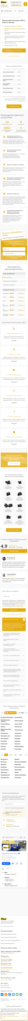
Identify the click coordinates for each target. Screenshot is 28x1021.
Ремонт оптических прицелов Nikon (10, 940)
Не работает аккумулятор (5, 315)
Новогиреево (18, 769)
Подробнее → (21, 293)
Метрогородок (5, 769)
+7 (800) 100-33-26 (16, 5)
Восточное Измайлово (21, 761)
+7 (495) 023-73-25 (16, 2)
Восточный (4, 761)
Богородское (4, 759)
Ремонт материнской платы (8, 72)
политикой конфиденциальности (16, 257)
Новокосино (4, 772)
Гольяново (3, 764)
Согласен (23, 1016)
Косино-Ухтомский (20, 767)
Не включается (5, 305)
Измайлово (4, 767)
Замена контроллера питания (8, 75)
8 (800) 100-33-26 (5, 961)
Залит (4, 301)
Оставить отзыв (14, 551)
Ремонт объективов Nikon (7, 943)
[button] (2, 713)
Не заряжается (5, 310)
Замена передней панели (8, 88)
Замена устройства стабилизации (6, 84)
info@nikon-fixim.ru (6, 965)
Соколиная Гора (5, 777)
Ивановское (18, 764)
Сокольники (18, 777)
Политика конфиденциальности (14, 1006)
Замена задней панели (7, 92)
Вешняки (17, 759)
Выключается (6, 293)
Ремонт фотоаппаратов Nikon (9, 934)
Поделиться (2, 994)
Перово (17, 772)
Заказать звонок (14, 463)
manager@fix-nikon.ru (7, 969)
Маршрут (7, 863)
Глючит (4, 297)
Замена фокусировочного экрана (8, 80)
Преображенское (5, 775)
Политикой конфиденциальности (17, 808)
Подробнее (14, 340)
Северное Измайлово (20, 775)
